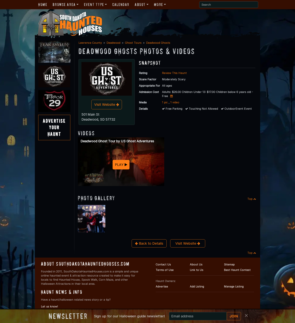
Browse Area (64, 4)
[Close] (246, 315)
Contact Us (163, 264)
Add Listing (197, 286)
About (140, 4)
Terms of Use (165, 270)
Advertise (162, 286)
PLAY (120, 164)
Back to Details (150, 243)
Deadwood (113, 42)
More (158, 4)
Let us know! (49, 306)
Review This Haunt (174, 73)
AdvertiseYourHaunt (54, 127)
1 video (174, 102)
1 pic (165, 102)
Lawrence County (90, 42)
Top (250, 199)
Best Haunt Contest (237, 270)
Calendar (120, 4)
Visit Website (105, 104)
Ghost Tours (133, 42)
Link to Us (196, 270)
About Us (196, 264)
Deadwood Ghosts (158, 42)
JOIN (234, 316)
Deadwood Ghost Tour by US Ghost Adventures (117, 141)
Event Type (94, 4)
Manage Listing (234, 286)
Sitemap (229, 264)
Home (42, 4)
